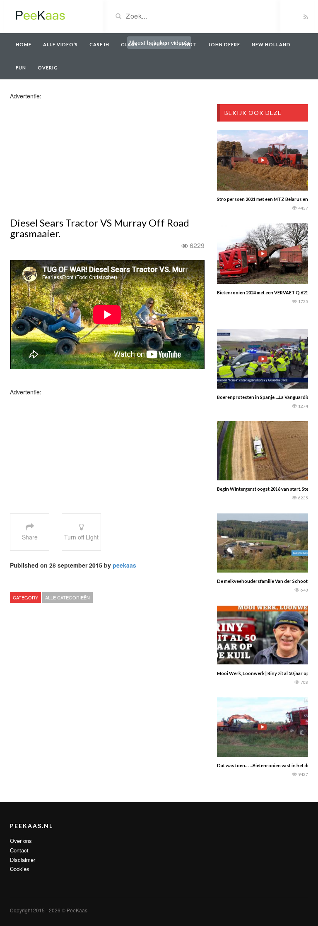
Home (23, 44)
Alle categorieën (67, 597)
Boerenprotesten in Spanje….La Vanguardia (263, 397)
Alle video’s (60, 44)
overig (48, 67)
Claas (129, 44)
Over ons (21, 841)
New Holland (271, 44)
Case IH (99, 44)
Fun (21, 67)
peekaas (124, 565)
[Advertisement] (75, 158)
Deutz (158, 44)
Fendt (188, 44)
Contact (19, 850)
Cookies (19, 869)
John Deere (224, 44)
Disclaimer (22, 860)
